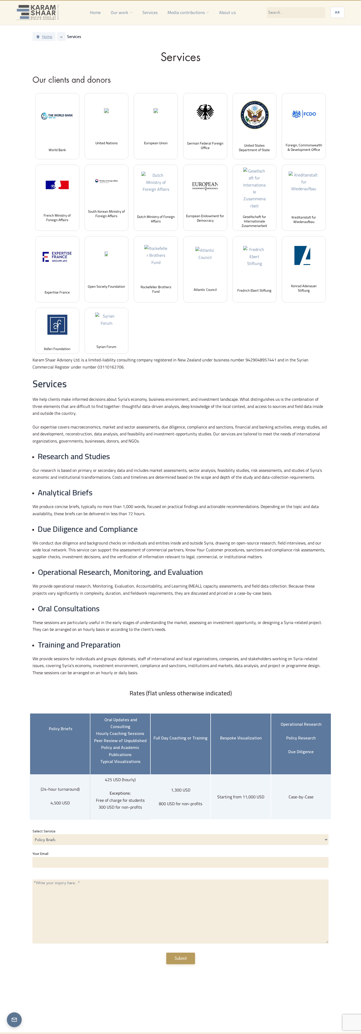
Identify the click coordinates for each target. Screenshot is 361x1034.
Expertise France (57, 292)
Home (95, 12)
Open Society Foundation (106, 286)
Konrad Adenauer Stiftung (304, 288)
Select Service (44, 831)
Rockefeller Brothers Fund (156, 289)
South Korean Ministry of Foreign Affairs (106, 213)
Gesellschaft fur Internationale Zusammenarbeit (254, 221)
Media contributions (186, 12)
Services (150, 12)
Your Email (40, 853)
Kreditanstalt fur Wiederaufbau (303, 219)
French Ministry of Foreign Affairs (57, 217)
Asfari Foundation (57, 349)
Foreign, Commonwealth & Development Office (304, 147)
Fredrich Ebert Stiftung (254, 290)
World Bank (57, 150)
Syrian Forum (106, 346)
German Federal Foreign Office (205, 145)
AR (337, 12)
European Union (156, 143)
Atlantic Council (205, 289)
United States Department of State (254, 147)
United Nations (106, 143)
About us (227, 12)
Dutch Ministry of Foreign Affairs (156, 218)
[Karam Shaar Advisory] (38, 12)
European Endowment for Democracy (205, 218)
